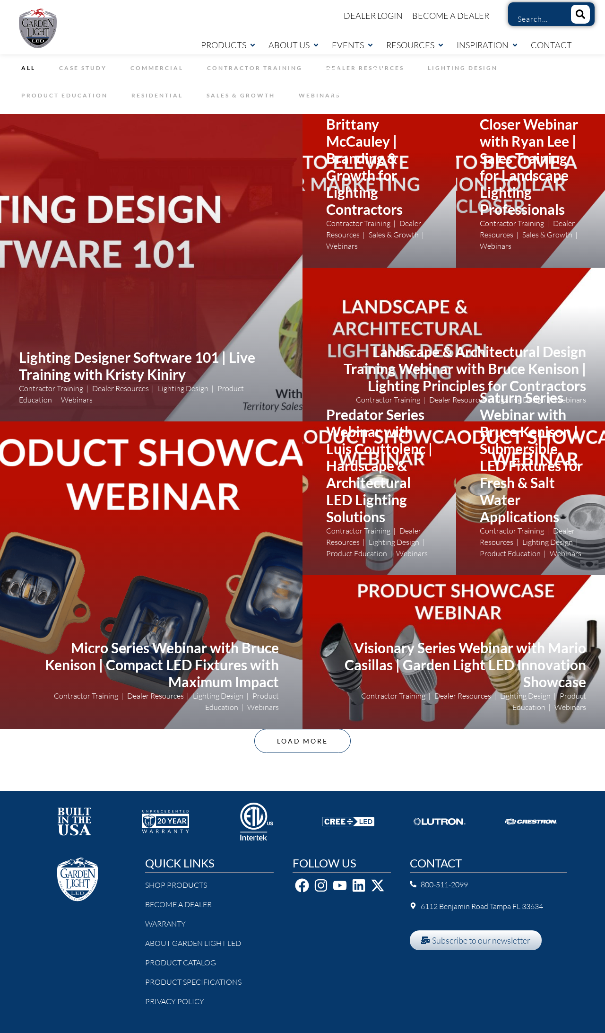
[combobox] (536, 19)
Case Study (83, 67)
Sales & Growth (241, 95)
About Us (289, 45)
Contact (551, 45)
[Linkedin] (358, 885)
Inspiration (483, 45)
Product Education (64, 95)
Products (223, 45)
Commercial (156, 67)
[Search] (580, 14)
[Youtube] (339, 885)
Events (348, 45)
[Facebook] (302, 885)
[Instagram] (320, 885)
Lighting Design (463, 67)
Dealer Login (373, 15)
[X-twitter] (377, 885)
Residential (157, 95)
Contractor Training (254, 67)
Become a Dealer (450, 15)
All (28, 67)
